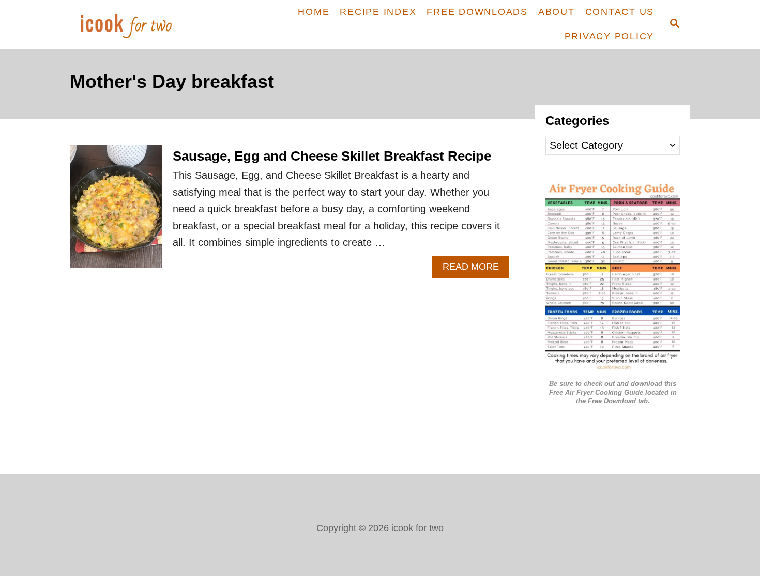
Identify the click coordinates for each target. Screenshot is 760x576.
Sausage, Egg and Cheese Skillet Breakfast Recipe (332, 156)
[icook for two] (143, 24)
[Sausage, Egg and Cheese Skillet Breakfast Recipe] (116, 211)
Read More (476, 269)
